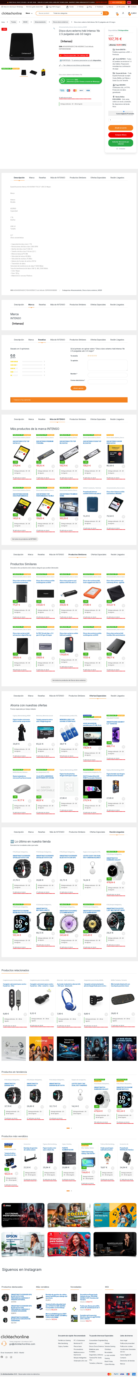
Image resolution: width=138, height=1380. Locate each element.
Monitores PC (78, 1343)
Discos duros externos (60, 22)
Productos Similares (78, 178)
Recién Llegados (117, 178)
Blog (90, 7)
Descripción (19, 178)
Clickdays (108, 1349)
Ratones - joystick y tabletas (20, 773)
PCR (75, 715)
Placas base (78, 1346)
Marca (31, 178)
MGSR (25, 22)
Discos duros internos (19, 437)
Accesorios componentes (28, 1144)
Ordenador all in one (80, 1361)
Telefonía (98, 488)
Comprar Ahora (120, 135)
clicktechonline (7, 1374)
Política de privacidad (127, 1343)
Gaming (107, 1358)
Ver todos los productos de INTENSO (24, 539)
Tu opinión (74, 360)
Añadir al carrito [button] (29, 466)
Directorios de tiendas (127, 1361)
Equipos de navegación (90, 852)
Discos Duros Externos (96, 1346)
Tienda (71, 7)
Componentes (8, 1149)
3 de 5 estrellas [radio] (92, 355)
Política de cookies (126, 1346)
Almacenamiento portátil (67, 715)
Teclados (118, 980)
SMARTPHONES (114, 718)
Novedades (108, 1352)
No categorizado (41, 772)
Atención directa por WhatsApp (13, 7)
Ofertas (81, 7)
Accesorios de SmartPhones (124, 1144)
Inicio (3, 22)
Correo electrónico (78, 380)
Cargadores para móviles (10, 980)
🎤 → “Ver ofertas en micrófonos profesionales (74, 65)
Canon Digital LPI (125, 1355)
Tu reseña (74, 356)
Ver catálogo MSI (82, 55)
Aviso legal (123, 1340)
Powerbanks (91, 488)
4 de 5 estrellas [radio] (94, 355)
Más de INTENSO (57, 178)
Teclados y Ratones (95, 1363)
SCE (108, 718)
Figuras (15, 715)
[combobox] (44, 13)
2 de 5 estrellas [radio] (90, 355)
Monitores (89, 719)
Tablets (86, 1148)
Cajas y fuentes (66, 1144)
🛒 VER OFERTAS (116, 2)
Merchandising (22, 715)
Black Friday (109, 1361)
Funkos (103, 1144)
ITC (84, 719)
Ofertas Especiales (98, 178)
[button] (54, 28)
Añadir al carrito (121, 128)
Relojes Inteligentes (21, 852)
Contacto (133, 7)
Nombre (74, 374)
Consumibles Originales (96, 1340)
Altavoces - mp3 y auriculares (65, 980)
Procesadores (78, 1349)
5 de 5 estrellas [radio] (96, 355)
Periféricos (95, 719)
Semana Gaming (110, 1346)
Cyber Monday (109, 1364)
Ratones (19, 772)
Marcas (111, 7)
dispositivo (97, 60)
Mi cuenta (122, 7)
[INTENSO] (66, 41)
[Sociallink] (2, 1357)
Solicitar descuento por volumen (120, 143)
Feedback (100, 7)
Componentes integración (90, 772)
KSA (15, 1149)
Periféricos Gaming (64, 1340)
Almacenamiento (40, 22)
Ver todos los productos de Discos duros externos (69, 680)
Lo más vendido (110, 1355)
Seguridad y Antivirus (96, 1355)
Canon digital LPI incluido (125, 114)
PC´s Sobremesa (79, 1340)
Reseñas (42, 178)
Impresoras (92, 1343)
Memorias (39, 715)
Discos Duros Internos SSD (21, 438)
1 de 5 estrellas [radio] (88, 355)
